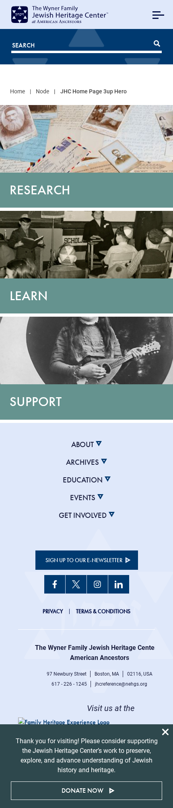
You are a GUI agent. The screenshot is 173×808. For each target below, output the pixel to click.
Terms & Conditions (103, 611)
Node (42, 91)
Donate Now (82, 790)
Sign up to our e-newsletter (83, 560)
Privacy (53, 611)
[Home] (69, 14)
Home (17, 91)
